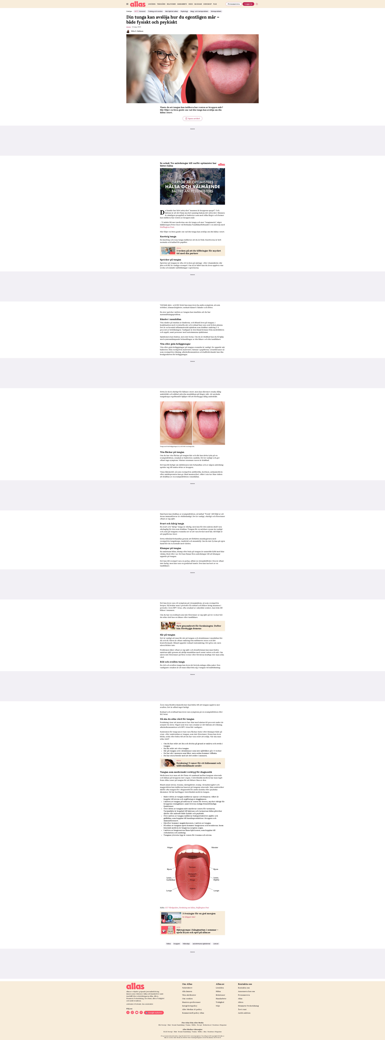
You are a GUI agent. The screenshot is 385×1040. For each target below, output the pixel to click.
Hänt (169, 1025)
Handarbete (182, 4)
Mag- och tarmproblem (199, 11)
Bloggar (198, 4)
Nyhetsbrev (187, 988)
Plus (215, 4)
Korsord (140, 11)
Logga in (248, 4)
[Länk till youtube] (136, 1012)
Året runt (242, 1009)
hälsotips (186, 944)
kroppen (177, 944)
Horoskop (207, 4)
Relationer (171, 4)
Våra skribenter (189, 995)
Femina (188, 1025)
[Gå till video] (221, 164)
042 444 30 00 (185, 1036)
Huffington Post (167, 227)
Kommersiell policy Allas (193, 1013)
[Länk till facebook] (128, 1012)
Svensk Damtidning (178, 1025)
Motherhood (207, 1025)
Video (190, 4)
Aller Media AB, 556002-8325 (182, 1037)
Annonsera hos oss (246, 991)
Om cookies (187, 998)
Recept (199, 1025)
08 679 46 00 (217, 1037)
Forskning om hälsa (187, 907)
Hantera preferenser (191, 1002)
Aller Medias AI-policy (192, 1009)
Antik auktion (244, 1013)
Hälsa (218, 991)
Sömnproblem (216, 11)
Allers (240, 1002)
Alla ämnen (187, 991)
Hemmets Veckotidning (248, 1006)
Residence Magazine (219, 1025)
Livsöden (151, 4)
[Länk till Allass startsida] (138, 4)
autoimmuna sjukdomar (201, 944)
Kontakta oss (244, 988)
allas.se (222, 1036)
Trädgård (161, 4)
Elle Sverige (162, 1025)
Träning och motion (155, 11)
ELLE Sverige (168, 1032)
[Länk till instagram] (132, 1012)
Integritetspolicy (189, 1006)
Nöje (218, 1006)
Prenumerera (234, 4)
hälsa (128, 27)
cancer (216, 944)
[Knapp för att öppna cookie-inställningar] (257, 4)
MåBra (193, 1025)
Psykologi (184, 11)
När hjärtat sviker (171, 11)
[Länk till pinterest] (141, 1012)
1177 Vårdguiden (171, 907)
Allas (240, 998)
